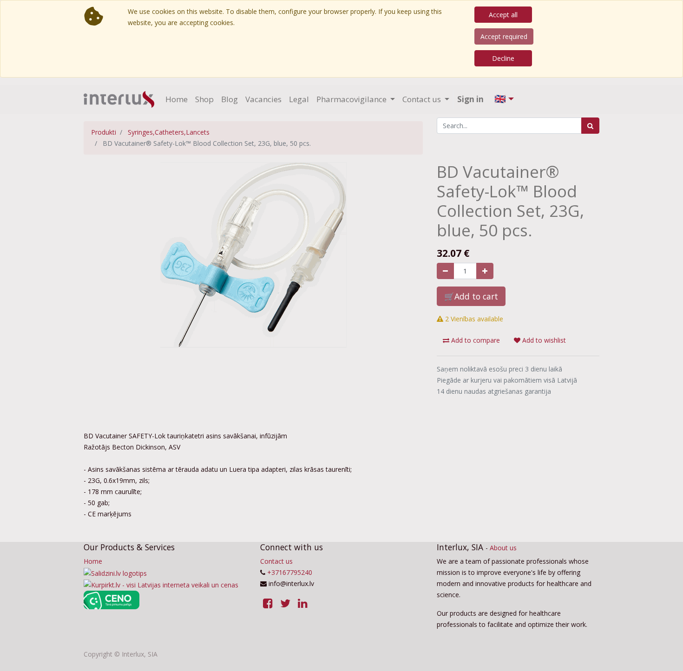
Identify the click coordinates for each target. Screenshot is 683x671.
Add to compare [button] (474, 340)
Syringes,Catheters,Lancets (169, 132)
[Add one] (484, 271)
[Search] (590, 125)
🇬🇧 (500, 98)
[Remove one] (445, 271)
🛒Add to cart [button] (471, 296)
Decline (503, 58)
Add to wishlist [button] (543, 340)
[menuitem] (176, 99)
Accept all (503, 14)
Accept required (503, 36)
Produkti (103, 132)
